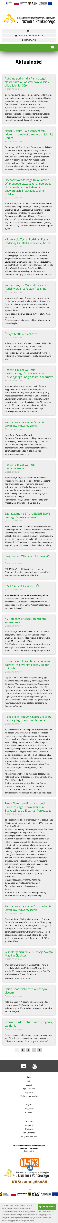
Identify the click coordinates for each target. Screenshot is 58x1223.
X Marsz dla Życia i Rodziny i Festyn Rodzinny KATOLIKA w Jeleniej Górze (27, 241)
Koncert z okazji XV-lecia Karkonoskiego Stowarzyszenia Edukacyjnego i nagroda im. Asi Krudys (29, 373)
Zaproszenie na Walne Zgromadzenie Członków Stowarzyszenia (28, 908)
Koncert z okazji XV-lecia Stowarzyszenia (20, 466)
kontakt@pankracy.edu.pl (30, 35)
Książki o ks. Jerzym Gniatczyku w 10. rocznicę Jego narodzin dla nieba (28, 718)
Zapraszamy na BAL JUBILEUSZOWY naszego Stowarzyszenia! (27, 515)
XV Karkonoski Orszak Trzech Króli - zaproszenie (27, 620)
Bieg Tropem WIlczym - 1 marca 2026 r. (28, 558)
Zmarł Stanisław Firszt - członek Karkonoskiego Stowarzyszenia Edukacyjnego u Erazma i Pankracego (28, 807)
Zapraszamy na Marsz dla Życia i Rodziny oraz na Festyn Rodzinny (25, 287)
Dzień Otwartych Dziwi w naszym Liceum (26, 991)
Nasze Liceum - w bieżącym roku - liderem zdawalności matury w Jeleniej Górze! (29, 134)
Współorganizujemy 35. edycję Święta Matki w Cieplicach (29, 954)
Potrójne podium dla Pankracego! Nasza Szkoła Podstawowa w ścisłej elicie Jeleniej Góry (28, 82)
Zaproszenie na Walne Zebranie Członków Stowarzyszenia (24, 424)
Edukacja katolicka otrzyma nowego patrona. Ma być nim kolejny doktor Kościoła (27, 664)
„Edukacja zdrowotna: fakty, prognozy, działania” (29, 1024)
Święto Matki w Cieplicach (21, 334)
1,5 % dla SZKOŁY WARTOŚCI (23, 586)
